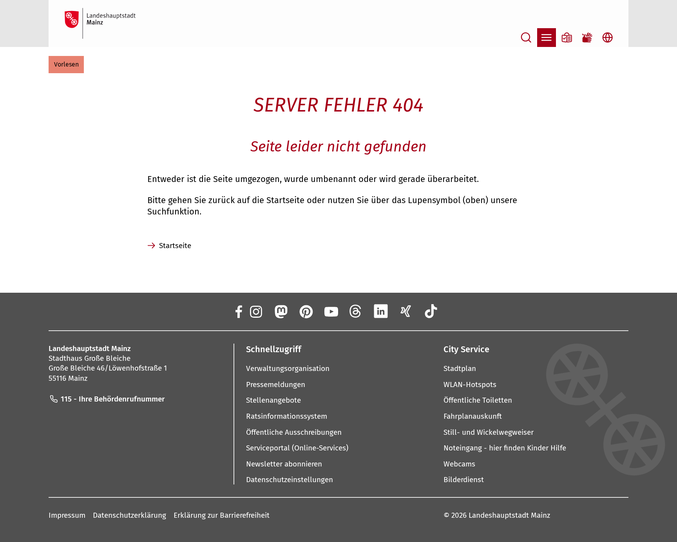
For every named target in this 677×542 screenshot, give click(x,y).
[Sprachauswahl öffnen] (607, 37)
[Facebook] (238, 311)
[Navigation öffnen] (546, 37)
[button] (66, 64)
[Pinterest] (305, 311)
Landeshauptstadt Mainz (509, 515)
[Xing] (405, 311)
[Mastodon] (280, 311)
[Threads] (355, 311)
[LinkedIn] (380, 311)
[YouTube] (330, 311)
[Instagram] (255, 311)
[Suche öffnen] (526, 37)
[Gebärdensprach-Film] (587, 37)
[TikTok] (431, 311)
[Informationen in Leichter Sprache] (567, 37)
